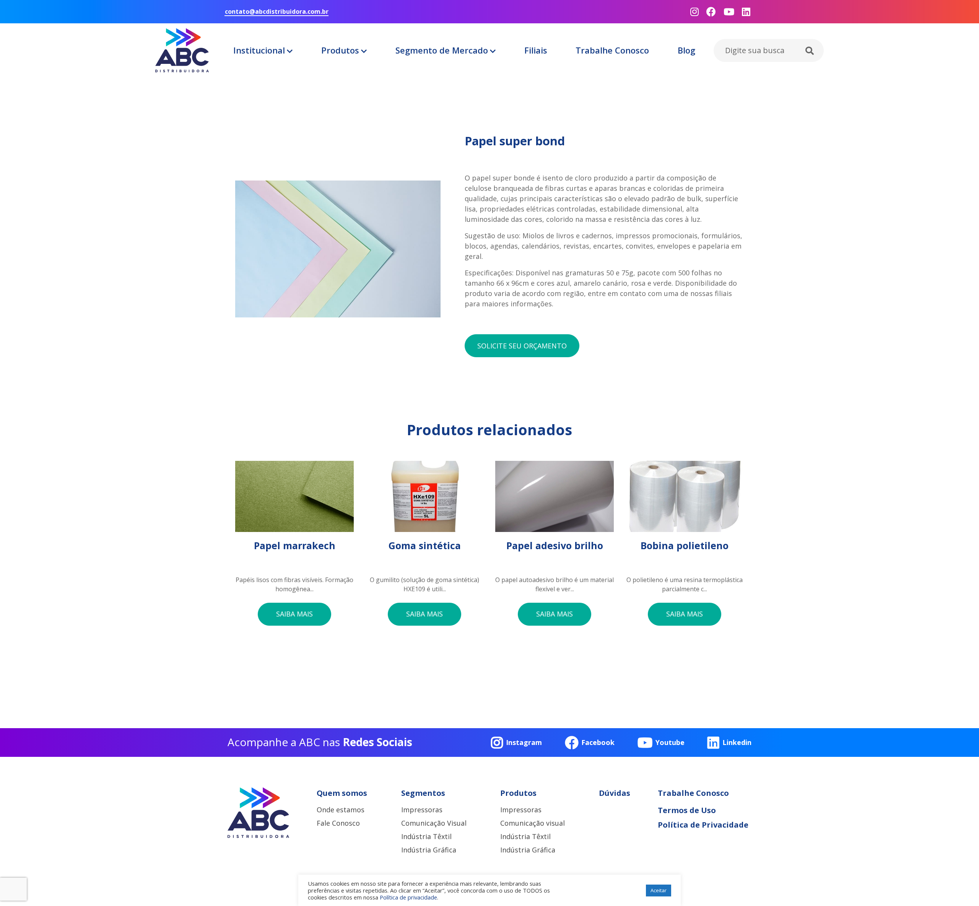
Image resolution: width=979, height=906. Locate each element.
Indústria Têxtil (426, 836)
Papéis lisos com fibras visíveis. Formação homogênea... (294, 566)
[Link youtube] (729, 11)
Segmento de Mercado (441, 50)
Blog (686, 50)
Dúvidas (614, 793)
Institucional (259, 50)
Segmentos (423, 793)
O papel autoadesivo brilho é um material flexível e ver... (554, 566)
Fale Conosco (338, 823)
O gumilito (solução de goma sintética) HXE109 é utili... (424, 566)
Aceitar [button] (658, 890)
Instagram (524, 742)
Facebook (598, 742)
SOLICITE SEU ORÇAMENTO (522, 345)
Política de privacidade (408, 897)
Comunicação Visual (434, 823)
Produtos (340, 50)
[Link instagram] (694, 11)
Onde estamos (340, 809)
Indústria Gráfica (428, 849)
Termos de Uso (687, 810)
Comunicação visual (532, 823)
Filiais (535, 50)
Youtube (670, 742)
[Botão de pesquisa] (809, 51)
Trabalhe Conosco (612, 50)
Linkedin (736, 742)
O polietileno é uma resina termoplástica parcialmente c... (684, 566)
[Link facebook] (711, 11)
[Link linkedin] (746, 11)
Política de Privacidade (703, 825)
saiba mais (294, 613)
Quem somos (342, 793)
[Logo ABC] (182, 50)
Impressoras (421, 809)
